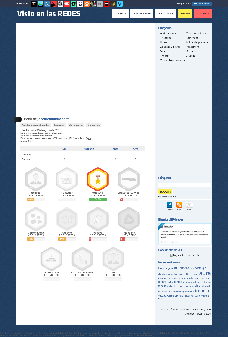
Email (189, 210)
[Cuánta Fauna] (87, 4)
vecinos (182, 278)
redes (167, 291)
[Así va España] (54, 4)
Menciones (94, 125)
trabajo (202, 290)
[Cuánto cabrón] (60, 4)
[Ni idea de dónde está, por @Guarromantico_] (185, 243)
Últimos (120, 13)
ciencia (161, 274)
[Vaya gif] (100, 4)
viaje (168, 274)
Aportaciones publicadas (35, 125)
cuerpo (181, 274)
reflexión (206, 281)
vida (197, 285)
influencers (181, 268)
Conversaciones (196, 33)
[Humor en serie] (80, 4)
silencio (179, 295)
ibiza (160, 291)
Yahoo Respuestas (172, 60)
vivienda (205, 296)
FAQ (203, 309)
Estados (165, 38)
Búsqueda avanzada (167, 196)
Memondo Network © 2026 (198, 314)
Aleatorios (165, 13)
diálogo (188, 274)
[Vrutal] (67, 4)
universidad (164, 278)
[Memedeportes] (47, 4)
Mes (115, 148)
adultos (193, 278)
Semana (89, 148)
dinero (162, 281)
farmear (162, 268)
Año (135, 148)
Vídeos (190, 55)
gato (170, 268)
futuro (197, 296)
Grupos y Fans (170, 47)
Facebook (169, 210)
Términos (173, 309)
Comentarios (76, 125)
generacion (188, 291)
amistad (171, 286)
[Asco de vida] (34, 4)
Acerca (164, 309)
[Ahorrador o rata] (113, 4)
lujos (174, 278)
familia (162, 286)
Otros (189, 51)
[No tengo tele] (93, 4)
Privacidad (185, 309)
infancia (186, 282)
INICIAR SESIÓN (202, 3)
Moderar (202, 13)
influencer (189, 296)
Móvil (163, 51)
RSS (179, 210)
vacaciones (166, 295)
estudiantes (177, 291)
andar (174, 274)
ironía (196, 274)
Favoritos (59, 125)
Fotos (163, 42)
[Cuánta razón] (40, 4)
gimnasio (206, 286)
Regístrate (183, 3)
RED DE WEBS (22, 4)
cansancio (204, 278)
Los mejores (142, 13)
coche (170, 282)
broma (161, 298)
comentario (188, 286)
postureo (196, 281)
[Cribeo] (73, 4)
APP (208, 309)
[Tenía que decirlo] (106, 4)
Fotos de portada (197, 42)
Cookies (196, 309)
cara (192, 268)
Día (64, 148)
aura (205, 273)
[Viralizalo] (120, 4)
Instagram (192, 47)
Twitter (164, 55)
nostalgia (200, 268)
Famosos (192, 38)
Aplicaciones (168, 33)
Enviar (185, 13)
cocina (179, 286)
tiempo (177, 281)
